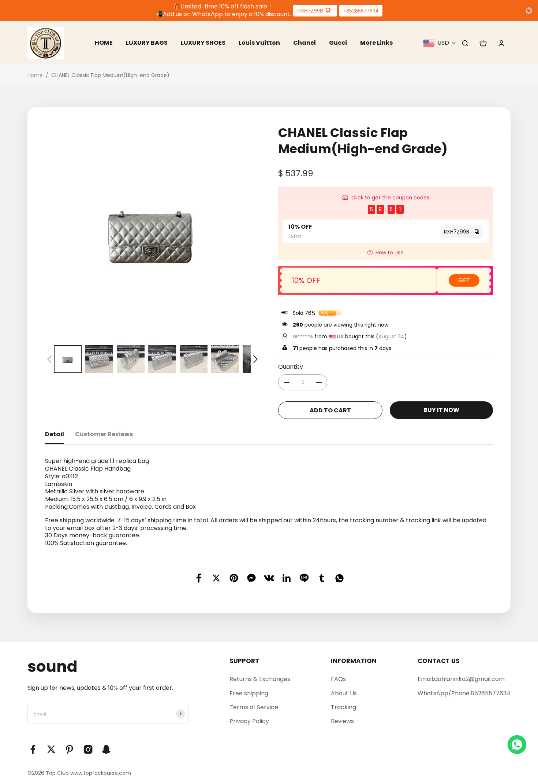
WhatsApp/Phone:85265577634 (464, 693)
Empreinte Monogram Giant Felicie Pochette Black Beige (77, 751)
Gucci (338, 42)
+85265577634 (360, 11)
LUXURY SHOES (203, 42)
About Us (344, 693)
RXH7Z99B (310, 11)
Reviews (342, 721)
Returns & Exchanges (259, 679)
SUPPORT (244, 660)
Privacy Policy (249, 721)
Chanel (304, 42)
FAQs (338, 679)
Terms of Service (253, 707)
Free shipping (248, 693)
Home (35, 75)
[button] (49, 359)
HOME (104, 42)
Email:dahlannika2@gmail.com (461, 679)
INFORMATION (354, 660)
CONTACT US (439, 660)
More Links (376, 42)
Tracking (343, 707)
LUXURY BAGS (147, 42)
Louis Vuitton (259, 42)
